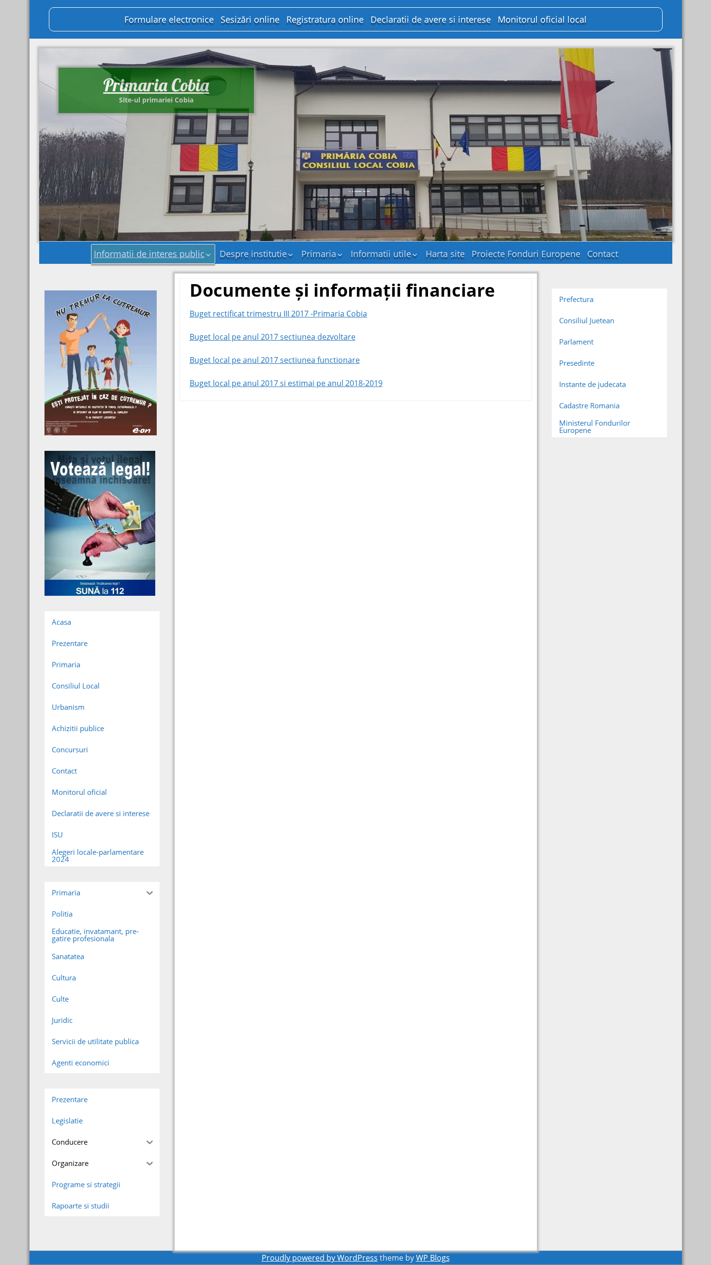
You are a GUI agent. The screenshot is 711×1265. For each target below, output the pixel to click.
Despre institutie (253, 253)
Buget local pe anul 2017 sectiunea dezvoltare (273, 336)
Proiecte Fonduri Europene (526, 253)
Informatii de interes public (149, 253)
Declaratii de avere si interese (430, 19)
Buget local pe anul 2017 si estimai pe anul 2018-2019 (286, 383)
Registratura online (325, 19)
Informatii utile (381, 253)
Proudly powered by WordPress (320, 1257)
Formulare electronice (169, 19)
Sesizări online (250, 19)
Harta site (445, 253)
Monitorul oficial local (542, 19)
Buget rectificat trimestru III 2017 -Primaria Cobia (278, 313)
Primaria (318, 253)
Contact (602, 253)
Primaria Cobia (156, 85)
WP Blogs (433, 1257)
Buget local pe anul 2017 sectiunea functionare (275, 360)
